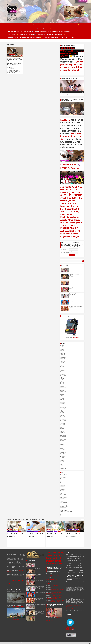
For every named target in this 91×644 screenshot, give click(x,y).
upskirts (68, 572)
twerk (74, 570)
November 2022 (63, 404)
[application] (72, 86)
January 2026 (62, 354)
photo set (70, 567)
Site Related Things (63, 505)
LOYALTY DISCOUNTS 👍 (74, 24)
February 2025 (62, 369)
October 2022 (62, 406)
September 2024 (63, 375)
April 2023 (62, 398)
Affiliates (8, 586)
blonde (71, 558)
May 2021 (62, 428)
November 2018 (63, 468)
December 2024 (63, 371)
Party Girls (62, 498)
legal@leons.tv (75, 611)
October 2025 (62, 358)
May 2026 (62, 349)
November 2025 (63, 357)
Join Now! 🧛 (64, 24)
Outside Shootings (54, 585)
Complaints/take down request (71, 608)
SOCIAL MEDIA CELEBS (64, 506)
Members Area (29, 642)
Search (83, 261)
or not (72, 94)
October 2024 (62, 374)
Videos (20, 55)
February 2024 (62, 385)
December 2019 (63, 451)
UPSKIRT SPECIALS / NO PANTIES (13, 55)
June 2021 (62, 427)
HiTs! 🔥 (72, 37)
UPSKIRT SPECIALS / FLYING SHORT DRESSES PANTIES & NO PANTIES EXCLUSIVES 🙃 (24, 37)
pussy (73, 567)
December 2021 (63, 419)
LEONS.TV (11, 15)
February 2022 (62, 416)
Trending (61, 509)
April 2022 (62, 414)
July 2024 (62, 378)
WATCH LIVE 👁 (74, 28)
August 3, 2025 (49, 536)
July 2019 (62, 457)
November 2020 (63, 436)
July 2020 (62, 441)
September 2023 (63, 391)
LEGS (70, 563)
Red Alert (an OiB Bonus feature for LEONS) (75, 306)
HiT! (8, 54)
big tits (67, 558)
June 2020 (62, 443)
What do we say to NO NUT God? (52, 579)
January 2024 (62, 386)
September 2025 (63, 359)
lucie (75, 563)
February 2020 (62, 448)
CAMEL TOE (68, 562)
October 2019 (62, 453)
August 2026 (62, 345)
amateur (74, 554)
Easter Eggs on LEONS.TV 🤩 (45, 28)
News (61, 493)
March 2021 (62, 431)
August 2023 (62, 392)
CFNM (52, 587)
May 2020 (62, 444)
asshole (68, 556)
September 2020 (63, 439)
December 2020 (63, 435)
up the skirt (72, 572)
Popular (61, 501)
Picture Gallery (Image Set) (65, 499)
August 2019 (62, 456)
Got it (78, 643)
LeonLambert (16, 68)
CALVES (80, 560)
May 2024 (62, 381)
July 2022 (62, 410)
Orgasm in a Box (63, 495)
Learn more (74, 643)
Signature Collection (63, 503)
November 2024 (63, 373)
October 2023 (62, 390)
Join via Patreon (67, 73)
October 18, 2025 (10, 537)
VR (60, 514)
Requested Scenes (63, 502)
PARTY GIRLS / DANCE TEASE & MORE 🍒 (51, 37)
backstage (79, 556)
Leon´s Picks (62, 486)
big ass (83, 556)
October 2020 (62, 437)
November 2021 (63, 420)
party (79, 565)
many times (58, 617)
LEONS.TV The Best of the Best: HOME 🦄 (43, 24)
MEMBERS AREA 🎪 (11, 28)
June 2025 (62, 363)
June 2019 (62, 459)
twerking (77, 570)
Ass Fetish (80, 554)
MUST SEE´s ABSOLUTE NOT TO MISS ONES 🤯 (56, 34)
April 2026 (62, 350)
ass (77, 554)
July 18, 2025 (68, 537)
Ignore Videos (12, 54)
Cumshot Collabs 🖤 (32, 34)
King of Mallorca (63, 484)
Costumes (62, 478)
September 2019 (63, 455)
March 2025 (62, 367)
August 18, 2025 (29, 537)
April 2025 (62, 366)
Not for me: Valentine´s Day (57, 595)
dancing (81, 562)
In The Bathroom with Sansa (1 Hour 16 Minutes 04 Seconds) (55, 534)
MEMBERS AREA (16, 606)
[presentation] (82, 519)
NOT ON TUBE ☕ (23, 34)
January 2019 (62, 465)
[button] (72, 87)
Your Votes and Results (64, 515)
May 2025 (62, 365)
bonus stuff (75, 560)
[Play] (61, 92)
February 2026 (62, 353)
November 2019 (63, 452)
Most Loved (62, 490)
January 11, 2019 (10, 68)
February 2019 (62, 464)
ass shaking (73, 556)
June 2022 (62, 411)
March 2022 (62, 415)
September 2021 (63, 423)
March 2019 (62, 463)
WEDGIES (81, 572)
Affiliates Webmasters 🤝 (22, 28)
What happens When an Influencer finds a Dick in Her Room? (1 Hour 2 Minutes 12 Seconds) (74, 535)
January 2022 (62, 418)
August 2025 (62, 361)
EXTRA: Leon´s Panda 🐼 (33, 28)
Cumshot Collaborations (64, 480)
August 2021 (62, 424)
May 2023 (62, 396)
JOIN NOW (22, 606)
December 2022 (63, 403)
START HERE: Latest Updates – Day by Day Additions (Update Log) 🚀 (21, 24)
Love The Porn (62, 489)
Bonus (74, 558)
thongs (71, 570)
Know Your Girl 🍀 (57, 24)
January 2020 (62, 449)
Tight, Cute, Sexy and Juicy (73, 287)
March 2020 (62, 447)
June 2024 (62, 379)
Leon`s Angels (62, 485)
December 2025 (63, 355)
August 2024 (62, 377)
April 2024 (62, 382)
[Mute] (80, 92)
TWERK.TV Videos (63, 510)
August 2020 (62, 440)
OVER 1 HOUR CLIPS (63, 497)
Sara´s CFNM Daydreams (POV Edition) (75, 280)
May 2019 (62, 460)
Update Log (20, 642)
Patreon (81, 73)
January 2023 (62, 402)
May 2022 (62, 412)
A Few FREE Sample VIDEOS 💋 (13, 31)
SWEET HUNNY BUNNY (64, 507)
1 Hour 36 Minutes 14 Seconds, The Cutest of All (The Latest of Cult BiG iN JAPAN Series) (15, 535)
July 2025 (62, 362)
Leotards (48, 583)
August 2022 (62, 408)
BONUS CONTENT (63, 477)
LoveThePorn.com (76, 337)
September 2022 (63, 407)
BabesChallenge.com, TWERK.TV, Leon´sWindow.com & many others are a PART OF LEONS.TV (52, 31)
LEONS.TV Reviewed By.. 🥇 (13, 34)
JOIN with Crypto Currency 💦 (27, 31)
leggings (67, 563)
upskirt (81, 570)
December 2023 (63, 387)
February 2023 (62, 400)
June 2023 (62, 395)
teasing (67, 570)
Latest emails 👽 (41, 34)
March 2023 (62, 399)
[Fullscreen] (82, 92)
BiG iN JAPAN (62, 476)
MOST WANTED (63, 491)
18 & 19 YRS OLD (69, 554)
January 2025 (62, 370)
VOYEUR (77, 572)
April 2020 (62, 445)
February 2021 (62, 432)
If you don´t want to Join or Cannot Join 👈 (61, 28)
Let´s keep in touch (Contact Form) (72, 616)
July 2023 (62, 394)
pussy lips (77, 567)
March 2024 (62, 383)
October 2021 (62, 422)
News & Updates (63, 494)
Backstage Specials (63, 474)
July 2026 (62, 346)
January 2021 (62, 433)
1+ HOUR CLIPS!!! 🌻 (65, 37)
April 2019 (62, 461)
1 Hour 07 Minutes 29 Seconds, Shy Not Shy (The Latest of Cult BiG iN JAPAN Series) (35, 535)
